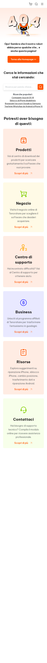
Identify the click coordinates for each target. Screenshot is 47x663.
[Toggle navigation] (41, 4)
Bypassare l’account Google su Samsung (23, 103)
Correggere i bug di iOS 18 (23, 97)
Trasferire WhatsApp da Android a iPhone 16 (23, 106)
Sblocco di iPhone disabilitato (23, 100)
